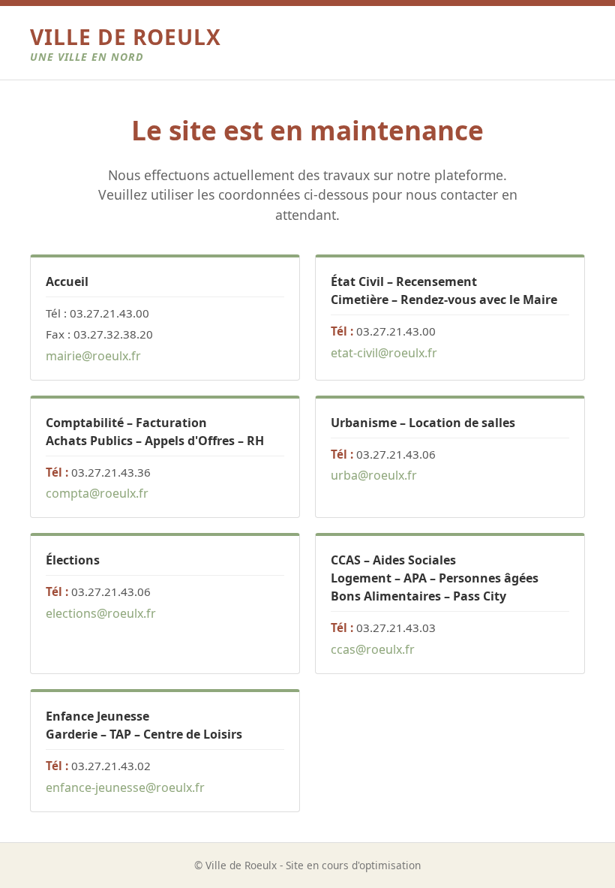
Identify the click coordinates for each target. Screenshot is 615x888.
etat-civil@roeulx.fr (384, 353)
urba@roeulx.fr (374, 475)
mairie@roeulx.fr (93, 356)
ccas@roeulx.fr (373, 649)
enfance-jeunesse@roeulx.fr (125, 787)
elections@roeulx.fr (101, 613)
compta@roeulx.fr (97, 493)
